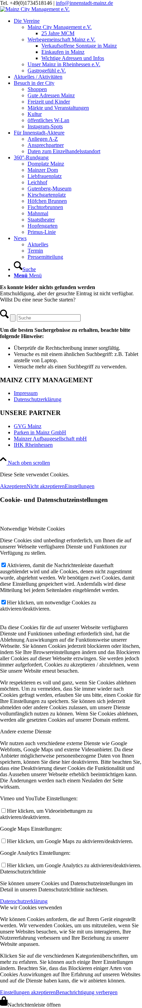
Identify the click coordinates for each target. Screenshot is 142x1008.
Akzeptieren (13, 486)
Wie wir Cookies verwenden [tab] (31, 907)
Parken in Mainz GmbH (40, 432)
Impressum (26, 393)
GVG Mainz (27, 426)
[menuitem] (78, 46)
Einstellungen (79, 486)
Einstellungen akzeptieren (28, 992)
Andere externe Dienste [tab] (25, 731)
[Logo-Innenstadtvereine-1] (35, 9)
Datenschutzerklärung (37, 399)
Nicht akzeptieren (46, 486)
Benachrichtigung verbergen (87, 992)
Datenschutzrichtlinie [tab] (23, 871)
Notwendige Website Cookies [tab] (32, 529)
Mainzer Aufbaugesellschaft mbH (50, 439)
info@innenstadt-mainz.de (84, 3)
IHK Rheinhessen (33, 445)
